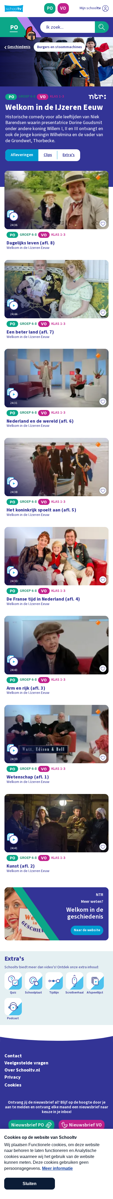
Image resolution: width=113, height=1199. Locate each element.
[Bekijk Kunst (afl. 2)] (56, 835)
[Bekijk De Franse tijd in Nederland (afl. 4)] (56, 568)
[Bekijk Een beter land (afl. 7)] (56, 301)
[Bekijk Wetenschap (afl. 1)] (56, 746)
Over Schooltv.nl (22, 1070)
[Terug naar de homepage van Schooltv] (13, 8)
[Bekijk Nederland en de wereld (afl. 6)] (56, 390)
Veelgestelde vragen (26, 1063)
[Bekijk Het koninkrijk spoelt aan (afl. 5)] (56, 479)
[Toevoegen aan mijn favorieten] (103, 223)
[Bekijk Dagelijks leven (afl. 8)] (56, 212)
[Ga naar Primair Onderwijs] (15, 27)
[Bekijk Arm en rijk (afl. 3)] (56, 657)
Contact (13, 1056)
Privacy (12, 1077)
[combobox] (67, 27)
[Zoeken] (102, 27)
